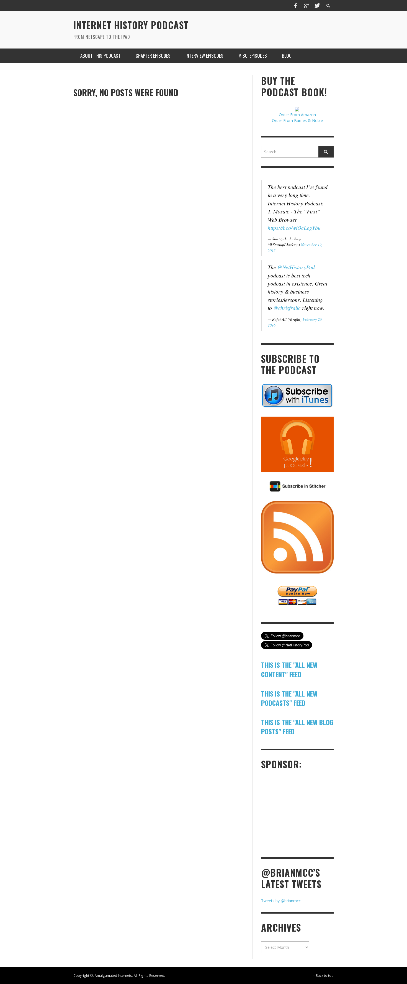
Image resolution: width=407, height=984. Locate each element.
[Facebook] (295, 5)
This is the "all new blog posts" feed (297, 726)
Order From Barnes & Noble (297, 120)
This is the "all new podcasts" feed (289, 698)
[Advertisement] (302, 812)
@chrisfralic (287, 307)
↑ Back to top (323, 975)
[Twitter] (316, 5)
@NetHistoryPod (296, 267)
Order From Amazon (297, 114)
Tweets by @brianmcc (281, 900)
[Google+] (306, 5)
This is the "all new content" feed (289, 669)
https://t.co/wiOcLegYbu (294, 227)
